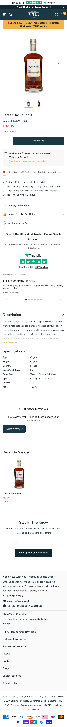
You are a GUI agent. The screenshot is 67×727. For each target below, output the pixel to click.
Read (8, 342)
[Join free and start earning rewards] (27, 161)
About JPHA (10, 683)
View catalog (4, 14)
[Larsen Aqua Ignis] (19, 472)
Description (12, 314)
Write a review (14, 429)
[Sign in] (56, 15)
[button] (3, 7)
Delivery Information (15, 639)
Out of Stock (38, 140)
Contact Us (9, 661)
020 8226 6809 (15, 596)
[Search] (10, 14)
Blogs (6, 668)
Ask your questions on (24, 605)
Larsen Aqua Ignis (12, 493)
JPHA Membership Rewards (19, 632)
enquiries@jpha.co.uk (18, 601)
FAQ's (6, 654)
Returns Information (15, 646)
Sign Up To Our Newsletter (33, 552)
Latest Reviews (12, 676)
